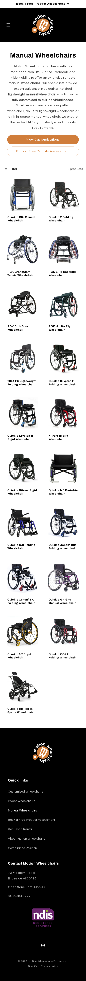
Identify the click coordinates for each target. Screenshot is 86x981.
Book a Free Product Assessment (31, 819)
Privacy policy (49, 966)
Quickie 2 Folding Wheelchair (61, 218)
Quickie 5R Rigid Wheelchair (19, 656)
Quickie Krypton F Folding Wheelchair (62, 382)
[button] (8, 25)
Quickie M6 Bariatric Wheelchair (63, 492)
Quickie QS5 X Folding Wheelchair (62, 656)
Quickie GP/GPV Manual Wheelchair (62, 601)
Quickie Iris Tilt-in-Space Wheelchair (20, 710)
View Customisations (43, 139)
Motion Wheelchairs (41, 961)
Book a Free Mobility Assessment (43, 151)
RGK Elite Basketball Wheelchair (63, 273)
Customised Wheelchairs (25, 791)
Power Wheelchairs (21, 801)
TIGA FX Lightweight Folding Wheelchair (22, 382)
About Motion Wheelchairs (26, 838)
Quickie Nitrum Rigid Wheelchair (22, 492)
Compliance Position (22, 848)
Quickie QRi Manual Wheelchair (21, 218)
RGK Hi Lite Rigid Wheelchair (61, 328)
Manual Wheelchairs (22, 810)
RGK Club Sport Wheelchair (18, 328)
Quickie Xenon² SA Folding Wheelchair (21, 601)
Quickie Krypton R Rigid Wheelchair (20, 437)
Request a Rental (20, 829)
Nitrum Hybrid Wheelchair (58, 437)
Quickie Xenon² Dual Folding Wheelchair (63, 546)
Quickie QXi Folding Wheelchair (21, 546)
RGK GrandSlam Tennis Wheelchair (20, 273)
